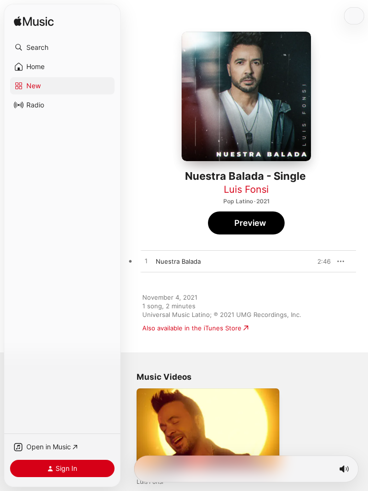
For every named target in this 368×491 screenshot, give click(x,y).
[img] (34, 21)
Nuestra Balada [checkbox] (178, 261)
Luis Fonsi (246, 189)
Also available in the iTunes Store (192, 328)
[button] (62, 47)
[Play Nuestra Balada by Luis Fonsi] (146, 261)
